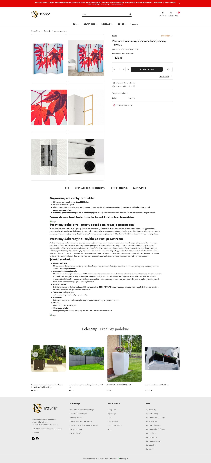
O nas (110, 417)
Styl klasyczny (151, 409)
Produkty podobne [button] (114, 328)
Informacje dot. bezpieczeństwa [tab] (90, 188)
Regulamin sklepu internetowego (82, 409)
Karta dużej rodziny (115, 425)
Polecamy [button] (89, 328)
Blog (109, 429)
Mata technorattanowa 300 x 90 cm (157, 385)
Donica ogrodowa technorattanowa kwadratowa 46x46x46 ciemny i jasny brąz (47, 386)
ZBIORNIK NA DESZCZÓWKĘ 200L (119, 385)
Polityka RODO (75, 433)
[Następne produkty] (175, 354)
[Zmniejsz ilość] (114, 69)
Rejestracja (112, 413)
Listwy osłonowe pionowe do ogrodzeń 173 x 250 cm (86, 386)
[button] (49, 58)
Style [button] (148, 403)
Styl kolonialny (151, 445)
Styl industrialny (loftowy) (155, 417)
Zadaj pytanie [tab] (139, 188)
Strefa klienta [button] (114, 403)
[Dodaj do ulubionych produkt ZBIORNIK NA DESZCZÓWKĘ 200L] (139, 337)
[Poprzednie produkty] (36, 354)
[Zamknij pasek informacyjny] (179, 4)
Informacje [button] (75, 403)
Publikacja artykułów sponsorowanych (84, 425)
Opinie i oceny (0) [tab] (119, 188)
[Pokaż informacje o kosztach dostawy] (134, 86)
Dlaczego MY (113, 421)
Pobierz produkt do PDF (125, 105)
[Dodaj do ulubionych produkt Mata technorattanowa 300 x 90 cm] (177, 337)
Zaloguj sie (112, 409)
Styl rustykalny (151, 433)
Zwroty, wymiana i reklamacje (81, 421)
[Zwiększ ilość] (123, 69)
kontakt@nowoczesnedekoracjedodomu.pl (47, 428)
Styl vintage (150, 449)
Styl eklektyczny (151, 421)
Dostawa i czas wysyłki (78, 413)
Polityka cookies (76, 429)
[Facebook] (33, 438)
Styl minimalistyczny (153, 425)
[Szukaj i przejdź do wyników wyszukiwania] (130, 14)
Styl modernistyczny (153, 441)
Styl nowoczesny (152, 413)
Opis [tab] (67, 188)
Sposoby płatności (77, 417)
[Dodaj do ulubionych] (168, 69)
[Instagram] (37, 438)
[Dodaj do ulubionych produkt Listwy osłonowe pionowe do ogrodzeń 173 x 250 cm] (101, 337)
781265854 (36, 432)
